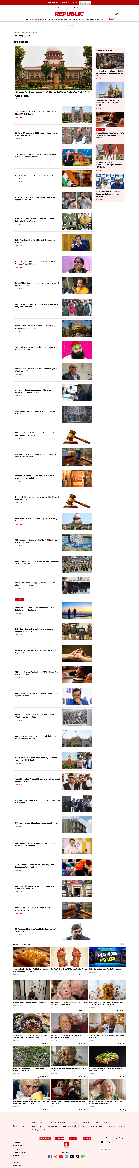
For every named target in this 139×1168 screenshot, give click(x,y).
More (111, 19)
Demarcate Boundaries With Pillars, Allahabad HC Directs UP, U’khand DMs (35, 737)
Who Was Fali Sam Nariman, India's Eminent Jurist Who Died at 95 (36, 369)
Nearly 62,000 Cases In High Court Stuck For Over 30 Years (36, 177)
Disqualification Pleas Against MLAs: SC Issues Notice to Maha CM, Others (110, 135)
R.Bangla (73, 8)
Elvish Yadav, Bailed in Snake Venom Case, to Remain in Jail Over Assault (37, 198)
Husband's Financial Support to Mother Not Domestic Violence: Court (37, 498)
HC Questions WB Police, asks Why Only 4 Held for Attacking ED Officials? (36, 758)
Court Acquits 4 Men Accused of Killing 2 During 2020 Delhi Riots (37, 412)
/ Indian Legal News (31, 32)
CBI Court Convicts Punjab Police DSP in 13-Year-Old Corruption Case (36, 673)
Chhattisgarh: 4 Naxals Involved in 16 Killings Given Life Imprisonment (36, 541)
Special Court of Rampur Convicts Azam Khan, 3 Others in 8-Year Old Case (35, 262)
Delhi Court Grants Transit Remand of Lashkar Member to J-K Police (34, 630)
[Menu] (115, 14)
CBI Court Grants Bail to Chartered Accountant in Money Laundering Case (35, 434)
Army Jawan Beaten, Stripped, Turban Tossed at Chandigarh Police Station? (35, 584)
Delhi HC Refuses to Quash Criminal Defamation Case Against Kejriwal (37, 694)
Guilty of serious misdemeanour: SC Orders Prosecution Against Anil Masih (33, 391)
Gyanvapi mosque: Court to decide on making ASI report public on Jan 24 (109, 73)
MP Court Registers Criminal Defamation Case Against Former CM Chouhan (109, 164)
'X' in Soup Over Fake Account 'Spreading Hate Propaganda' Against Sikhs (34, 866)
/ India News (21, 32)
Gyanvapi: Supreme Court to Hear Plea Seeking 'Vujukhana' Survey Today (34, 716)
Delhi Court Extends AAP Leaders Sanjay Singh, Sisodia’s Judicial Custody (108, 194)
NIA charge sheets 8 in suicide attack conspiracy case (37, 823)
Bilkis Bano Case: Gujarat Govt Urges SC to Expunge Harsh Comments (36, 519)
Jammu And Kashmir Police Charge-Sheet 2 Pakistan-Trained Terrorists (37, 562)
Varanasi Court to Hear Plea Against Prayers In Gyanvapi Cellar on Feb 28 (34, 477)
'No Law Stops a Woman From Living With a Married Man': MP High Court (37, 112)
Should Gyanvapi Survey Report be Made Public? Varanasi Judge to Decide (109, 102)
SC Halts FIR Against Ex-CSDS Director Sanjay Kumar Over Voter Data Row (36, 134)
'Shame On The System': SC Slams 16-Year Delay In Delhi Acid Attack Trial (52, 94)
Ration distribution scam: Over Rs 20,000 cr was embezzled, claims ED (35, 887)
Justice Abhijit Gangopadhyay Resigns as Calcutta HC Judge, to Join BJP (37, 284)
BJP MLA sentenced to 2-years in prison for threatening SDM (32, 908)
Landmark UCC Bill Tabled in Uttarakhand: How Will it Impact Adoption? (37, 651)
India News (18, 99)
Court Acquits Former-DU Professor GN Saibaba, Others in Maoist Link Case (35, 327)
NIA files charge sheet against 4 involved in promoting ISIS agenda (37, 801)
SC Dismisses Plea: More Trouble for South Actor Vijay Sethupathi (37, 930)
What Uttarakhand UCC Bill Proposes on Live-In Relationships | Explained (34, 609)
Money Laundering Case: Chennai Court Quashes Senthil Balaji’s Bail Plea (35, 844)
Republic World (59, 8)
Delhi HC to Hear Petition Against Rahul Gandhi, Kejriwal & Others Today (35, 219)
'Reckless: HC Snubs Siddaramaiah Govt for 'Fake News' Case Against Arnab (35, 155)
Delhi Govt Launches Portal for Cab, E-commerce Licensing (35, 241)
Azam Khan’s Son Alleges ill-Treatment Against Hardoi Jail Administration (37, 780)
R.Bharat (66, 8)
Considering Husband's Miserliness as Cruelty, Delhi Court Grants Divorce (36, 455)
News (15, 32)
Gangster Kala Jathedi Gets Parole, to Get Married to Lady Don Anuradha (36, 305)
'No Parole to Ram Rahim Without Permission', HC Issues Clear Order (36, 348)
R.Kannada (79, 8)
